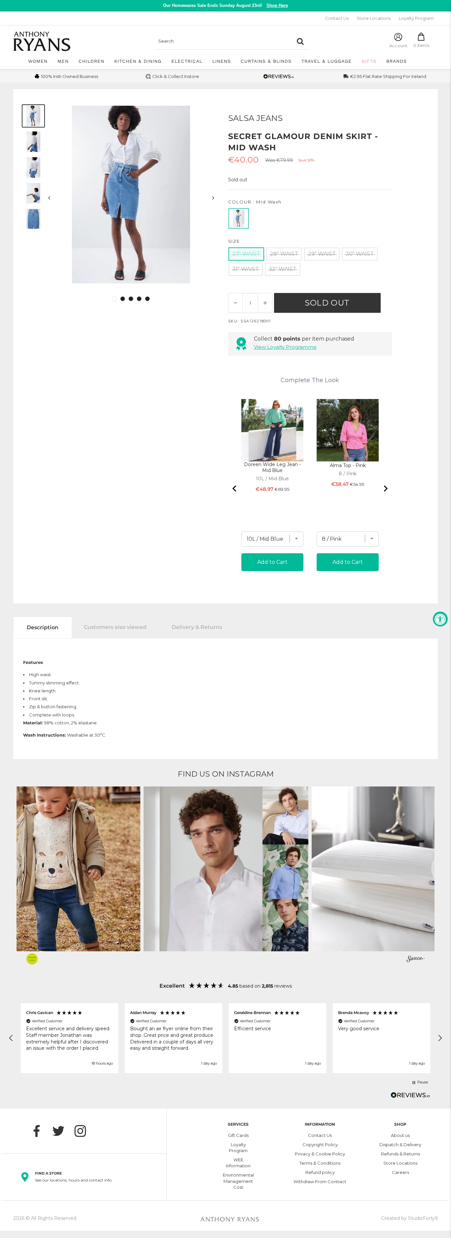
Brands (396, 61)
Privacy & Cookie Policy (320, 1153)
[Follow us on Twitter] (61, 1131)
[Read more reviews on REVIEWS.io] (410, 1097)
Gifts (369, 61)
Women (38, 61)
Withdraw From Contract (320, 1181)
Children (91, 61)
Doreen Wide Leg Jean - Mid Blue (272, 467)
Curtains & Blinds (266, 61)
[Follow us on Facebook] (40, 1131)
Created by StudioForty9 (409, 1218)
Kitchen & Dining (137, 61)
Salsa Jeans (255, 118)
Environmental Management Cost (238, 1180)
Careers (400, 1172)
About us (400, 1135)
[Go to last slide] (234, 488)
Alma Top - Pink (348, 465)
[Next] (212, 198)
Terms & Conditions (319, 1163)
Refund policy (320, 1172)
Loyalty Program (416, 18)
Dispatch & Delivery (400, 1144)
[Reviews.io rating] (278, 76)
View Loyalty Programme (285, 347)
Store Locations (374, 18)
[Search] (300, 41)
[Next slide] (385, 488)
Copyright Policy (320, 1144)
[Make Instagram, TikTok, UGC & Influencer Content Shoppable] (415, 960)
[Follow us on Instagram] (83, 1131)
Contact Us (337, 18)
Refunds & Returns (400, 1153)
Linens (221, 61)
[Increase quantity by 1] (265, 302)
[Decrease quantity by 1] (235, 302)
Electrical (186, 61)
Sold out (327, 303)
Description (42, 627)
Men (63, 61)
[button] (226, 868)
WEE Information (238, 1162)
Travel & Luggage (326, 61)
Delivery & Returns (197, 627)
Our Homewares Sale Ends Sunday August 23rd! (225, 5)
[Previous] (49, 198)
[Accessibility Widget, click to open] (440, 619)
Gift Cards (238, 1135)
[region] (225, 1038)
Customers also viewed (115, 627)
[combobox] (224, 41)
